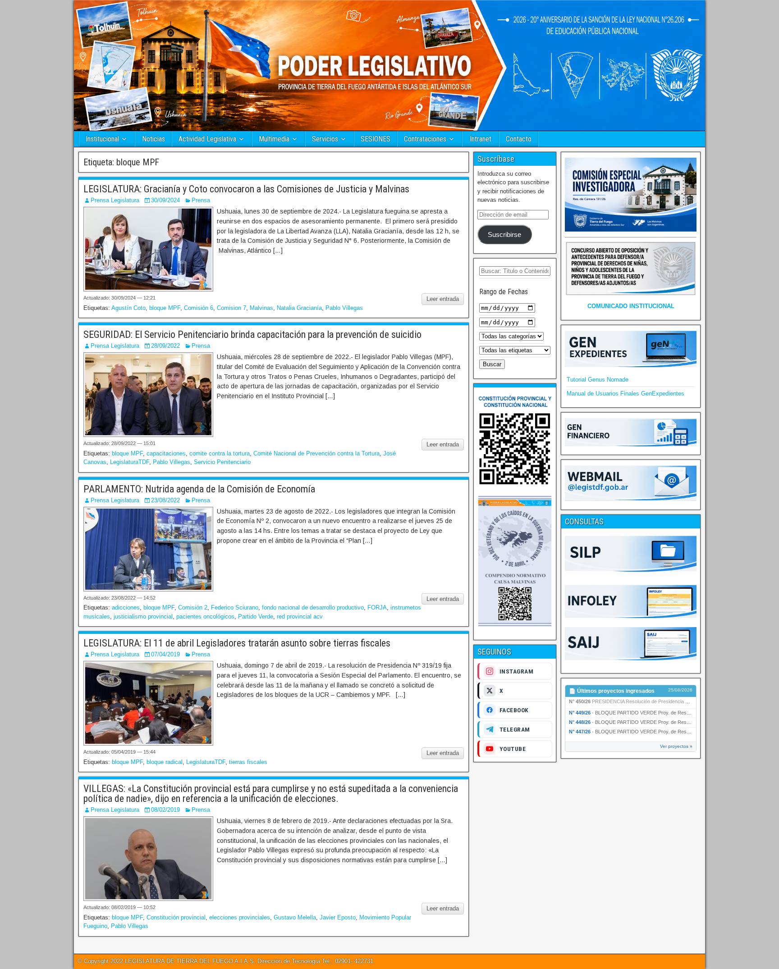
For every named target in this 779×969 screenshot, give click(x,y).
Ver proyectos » (676, 746)
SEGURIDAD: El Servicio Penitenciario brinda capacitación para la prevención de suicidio (252, 334)
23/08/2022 (165, 500)
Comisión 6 (198, 308)
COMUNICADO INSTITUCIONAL (630, 306)
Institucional (102, 139)
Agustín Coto (128, 308)
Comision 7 (231, 308)
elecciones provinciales (239, 917)
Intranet (480, 139)
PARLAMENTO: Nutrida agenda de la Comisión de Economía (199, 489)
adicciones (126, 607)
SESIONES (375, 139)
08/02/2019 (165, 809)
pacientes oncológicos (205, 616)
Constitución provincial (176, 917)
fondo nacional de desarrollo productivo (313, 607)
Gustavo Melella (295, 917)
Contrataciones (425, 139)
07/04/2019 (165, 654)
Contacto (519, 139)
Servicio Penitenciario (222, 462)
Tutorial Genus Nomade (597, 379)
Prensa (201, 200)
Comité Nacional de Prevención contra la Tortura (316, 453)
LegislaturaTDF (129, 462)
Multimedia (274, 139)
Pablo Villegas (344, 308)
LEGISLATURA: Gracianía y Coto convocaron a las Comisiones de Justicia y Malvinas (246, 189)
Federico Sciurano (234, 607)
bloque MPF (164, 308)
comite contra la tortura (219, 453)
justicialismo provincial (143, 616)
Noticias (153, 139)
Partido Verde (255, 616)
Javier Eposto (338, 917)
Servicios (325, 139)
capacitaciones (166, 453)
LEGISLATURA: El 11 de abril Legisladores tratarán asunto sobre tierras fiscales (236, 643)
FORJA (377, 607)
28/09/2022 (165, 345)
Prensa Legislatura (115, 200)
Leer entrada (442, 299)
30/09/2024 (165, 200)
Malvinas (261, 308)
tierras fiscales (248, 762)
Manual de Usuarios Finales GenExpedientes (625, 393)
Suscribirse (504, 234)
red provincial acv (300, 616)
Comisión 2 (192, 607)
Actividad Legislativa (207, 139)
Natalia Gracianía (299, 308)
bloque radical (165, 762)
